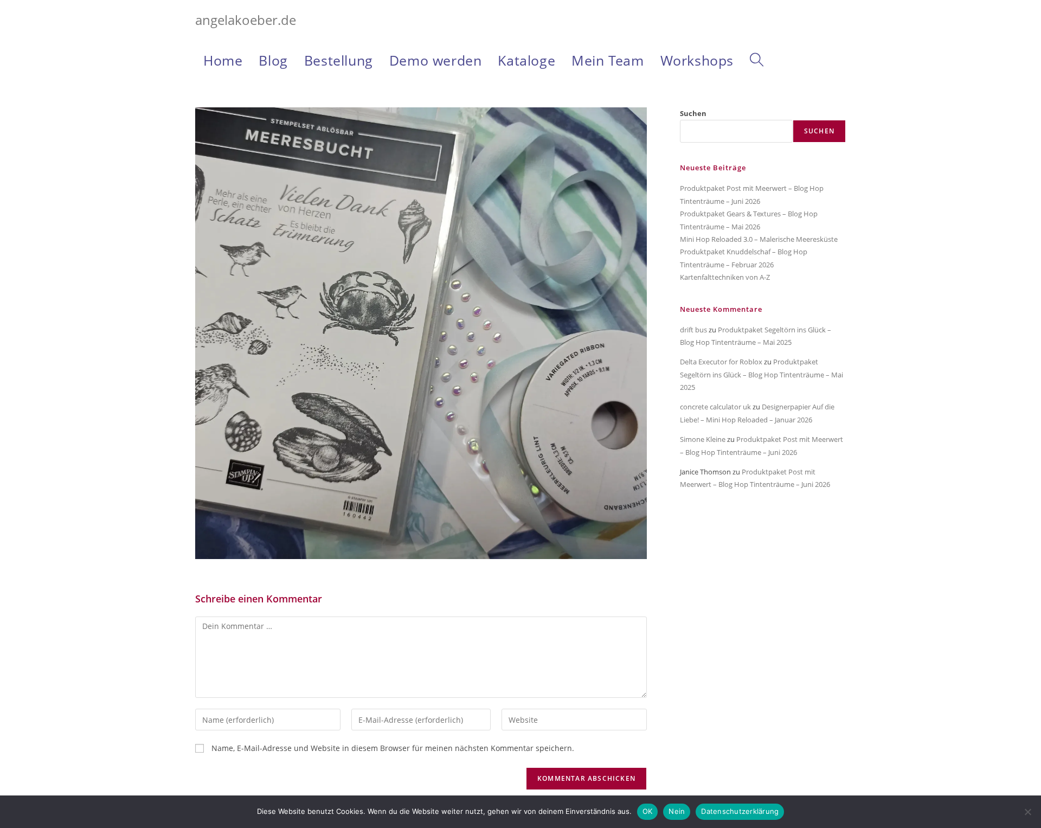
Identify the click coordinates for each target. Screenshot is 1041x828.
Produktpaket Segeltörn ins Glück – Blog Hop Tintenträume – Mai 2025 (761, 374)
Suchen (693, 113)
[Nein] (1027, 811)
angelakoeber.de (245, 20)
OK (647, 811)
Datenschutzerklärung (740, 811)
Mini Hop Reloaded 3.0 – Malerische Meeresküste (759, 239)
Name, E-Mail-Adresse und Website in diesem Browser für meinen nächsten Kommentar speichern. (392, 748)
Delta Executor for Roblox (721, 362)
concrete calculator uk (715, 407)
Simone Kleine (702, 439)
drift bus (693, 330)
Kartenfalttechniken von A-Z (725, 277)
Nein (677, 811)
